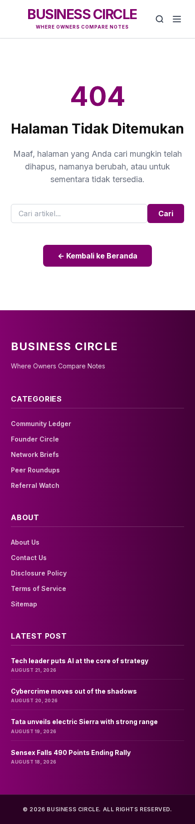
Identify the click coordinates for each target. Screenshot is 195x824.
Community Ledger (41, 423)
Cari (165, 213)
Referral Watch (35, 485)
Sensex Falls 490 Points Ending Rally (71, 752)
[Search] (159, 19)
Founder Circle (35, 439)
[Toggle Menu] (177, 19)
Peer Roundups (35, 470)
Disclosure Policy (39, 573)
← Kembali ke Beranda (97, 255)
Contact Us (29, 557)
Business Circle (82, 14)
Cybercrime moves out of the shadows (74, 691)
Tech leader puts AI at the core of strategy (79, 661)
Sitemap (24, 604)
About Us (25, 542)
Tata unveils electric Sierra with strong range (84, 721)
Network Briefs (35, 454)
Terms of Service (38, 588)
